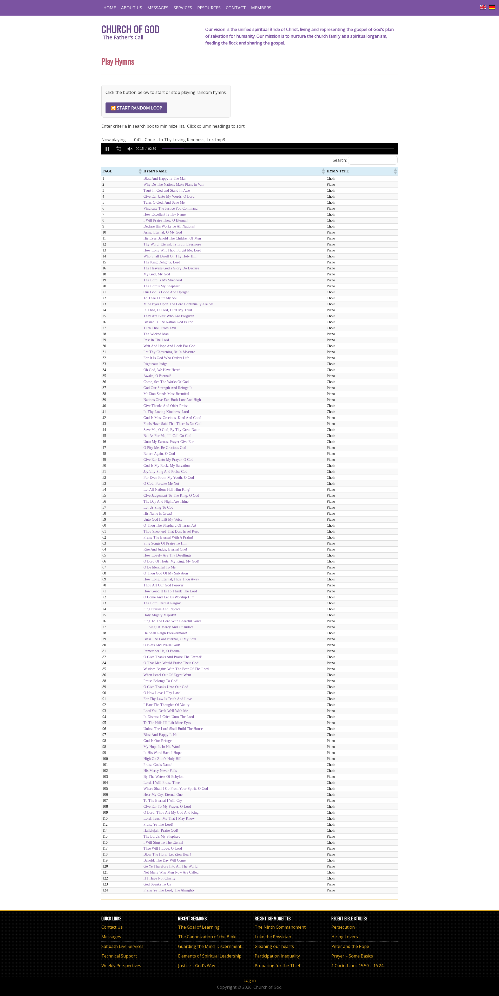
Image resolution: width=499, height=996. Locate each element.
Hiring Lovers (344, 937)
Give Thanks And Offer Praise (165, 406)
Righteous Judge (155, 364)
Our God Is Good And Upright (166, 292)
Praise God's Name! (158, 765)
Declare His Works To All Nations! (169, 226)
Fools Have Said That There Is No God (172, 424)
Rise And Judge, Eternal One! (165, 549)
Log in (250, 980)
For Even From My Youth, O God (168, 478)
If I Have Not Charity (159, 878)
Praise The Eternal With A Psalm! (168, 537)
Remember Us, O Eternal (162, 651)
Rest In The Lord (156, 340)
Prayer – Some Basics (352, 956)
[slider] (278, 149)
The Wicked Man (156, 334)
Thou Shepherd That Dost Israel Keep (171, 531)
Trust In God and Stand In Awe (166, 190)
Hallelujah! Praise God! (160, 830)
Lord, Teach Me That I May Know (169, 818)
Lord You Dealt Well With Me (165, 711)
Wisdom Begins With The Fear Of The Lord (176, 669)
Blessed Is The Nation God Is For (168, 322)
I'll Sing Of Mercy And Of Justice (168, 627)
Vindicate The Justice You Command (170, 208)
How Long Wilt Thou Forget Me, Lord (172, 250)
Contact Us (112, 927)
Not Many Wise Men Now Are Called (171, 872)
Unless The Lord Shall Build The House (173, 729)
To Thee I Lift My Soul (161, 298)
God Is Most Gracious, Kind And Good (172, 418)
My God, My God (156, 274)
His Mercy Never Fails (160, 771)
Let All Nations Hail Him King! (167, 489)
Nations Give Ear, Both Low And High (172, 400)
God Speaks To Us (157, 884)
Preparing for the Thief (277, 965)
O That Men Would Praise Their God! (171, 663)
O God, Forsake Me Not (161, 484)
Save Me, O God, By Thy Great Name (171, 430)
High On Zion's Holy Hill (162, 759)
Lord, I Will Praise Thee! (162, 783)
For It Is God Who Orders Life (166, 358)
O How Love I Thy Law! (162, 693)
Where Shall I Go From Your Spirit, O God (175, 789)
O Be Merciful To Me (159, 567)
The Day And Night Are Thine (165, 501)
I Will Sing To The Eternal (163, 842)
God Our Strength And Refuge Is (167, 388)
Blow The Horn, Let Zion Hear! (167, 854)
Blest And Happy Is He (160, 735)
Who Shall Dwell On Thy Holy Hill (169, 256)
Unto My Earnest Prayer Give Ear (168, 442)
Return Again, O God (159, 454)
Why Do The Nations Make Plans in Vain (173, 184)
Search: (340, 160)
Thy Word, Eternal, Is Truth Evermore (172, 244)
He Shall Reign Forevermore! (165, 633)
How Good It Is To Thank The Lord (170, 591)
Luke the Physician (273, 937)
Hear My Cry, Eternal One (162, 795)
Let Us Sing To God (158, 507)
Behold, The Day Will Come (164, 860)
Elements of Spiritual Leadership (209, 956)
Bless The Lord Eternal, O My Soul (169, 639)
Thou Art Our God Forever (163, 585)
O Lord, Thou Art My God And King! (171, 812)
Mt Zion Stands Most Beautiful (166, 394)
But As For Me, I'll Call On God (167, 436)
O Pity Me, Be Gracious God (164, 448)
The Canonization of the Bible (207, 937)
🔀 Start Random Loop (136, 108)
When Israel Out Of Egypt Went (167, 675)
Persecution (343, 927)
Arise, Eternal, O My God (162, 232)
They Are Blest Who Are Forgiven (168, 316)
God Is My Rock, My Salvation (166, 466)
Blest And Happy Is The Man (164, 178)
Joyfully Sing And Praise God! (166, 472)
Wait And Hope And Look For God (169, 346)
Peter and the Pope (350, 946)
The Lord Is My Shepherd (162, 280)
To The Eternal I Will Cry (162, 801)
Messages (111, 937)
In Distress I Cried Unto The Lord (168, 717)
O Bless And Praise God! (161, 645)
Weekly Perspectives (121, 965)
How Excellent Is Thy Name (164, 214)
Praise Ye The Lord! (158, 824)
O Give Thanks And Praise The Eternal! (172, 657)
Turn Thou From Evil (159, 328)
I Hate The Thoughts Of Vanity (166, 705)
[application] (249, 148)
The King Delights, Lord (161, 262)
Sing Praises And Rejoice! (162, 609)
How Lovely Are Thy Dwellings (167, 555)
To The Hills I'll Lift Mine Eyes (167, 723)
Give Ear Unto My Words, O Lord (168, 196)
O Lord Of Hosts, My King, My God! (171, 561)
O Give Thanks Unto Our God (165, 687)
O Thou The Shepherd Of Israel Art (169, 525)
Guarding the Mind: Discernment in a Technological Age (232, 946)
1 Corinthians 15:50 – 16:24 (357, 965)
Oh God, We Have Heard (161, 370)
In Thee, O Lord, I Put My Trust (167, 310)
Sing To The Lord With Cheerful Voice (172, 621)
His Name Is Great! (157, 513)
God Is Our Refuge (157, 741)
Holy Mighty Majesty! (159, 615)
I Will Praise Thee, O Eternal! (165, 220)
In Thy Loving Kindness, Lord (166, 412)
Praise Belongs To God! (161, 681)
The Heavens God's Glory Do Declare (171, 268)
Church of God (130, 29)
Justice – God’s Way (196, 965)
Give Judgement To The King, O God (171, 495)
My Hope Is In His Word (161, 747)
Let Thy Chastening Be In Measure (169, 352)
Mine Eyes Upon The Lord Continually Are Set (178, 304)
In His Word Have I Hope (162, 753)
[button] (107, 148)
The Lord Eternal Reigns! (162, 603)
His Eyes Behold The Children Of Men (172, 238)
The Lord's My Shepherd (161, 286)
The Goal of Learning (199, 927)
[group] (130, 148)
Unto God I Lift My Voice (162, 519)
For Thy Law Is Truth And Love (167, 699)
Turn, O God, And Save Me (164, 202)
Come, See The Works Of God (166, 382)
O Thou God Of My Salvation (165, 573)
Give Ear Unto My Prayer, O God (168, 460)
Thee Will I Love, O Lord (162, 848)
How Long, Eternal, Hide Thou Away (171, 579)
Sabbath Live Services (122, 946)
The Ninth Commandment (280, 927)
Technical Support (119, 956)
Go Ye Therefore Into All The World (170, 866)
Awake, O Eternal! (157, 376)
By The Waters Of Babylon (163, 777)
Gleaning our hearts (274, 946)
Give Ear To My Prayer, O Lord (167, 807)
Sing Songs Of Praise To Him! (166, 543)
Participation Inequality (277, 956)
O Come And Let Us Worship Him (168, 597)
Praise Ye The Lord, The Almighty (169, 890)
